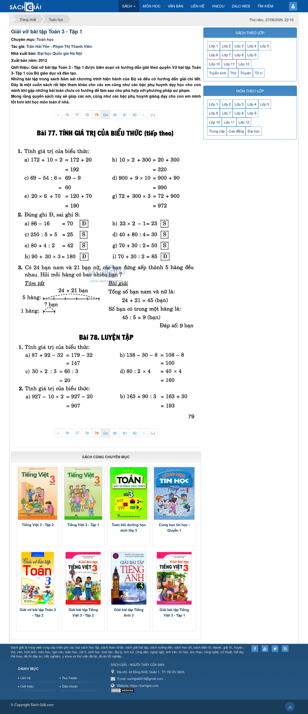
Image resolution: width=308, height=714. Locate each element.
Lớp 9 (251, 54)
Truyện (245, 72)
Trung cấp (217, 131)
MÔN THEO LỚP (250, 90)
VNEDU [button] (218, 5)
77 (77, 114)
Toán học (45, 39)
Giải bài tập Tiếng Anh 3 (128, 612)
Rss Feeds (69, 678)
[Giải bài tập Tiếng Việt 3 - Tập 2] (83, 578)
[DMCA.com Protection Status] (123, 690)
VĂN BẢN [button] (175, 5)
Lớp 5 (264, 45)
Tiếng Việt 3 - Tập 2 (38, 524)
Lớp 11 (229, 63)
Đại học (254, 131)
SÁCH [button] (127, 5)
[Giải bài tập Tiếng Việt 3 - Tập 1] (174, 578)
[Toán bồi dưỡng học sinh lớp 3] (128, 493)
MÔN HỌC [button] (151, 5)
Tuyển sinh (217, 72)
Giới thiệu (27, 686)
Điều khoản (70, 686)
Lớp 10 (214, 63)
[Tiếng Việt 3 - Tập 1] (83, 493)
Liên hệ (25, 678)
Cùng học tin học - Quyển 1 (174, 527)
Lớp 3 (239, 45)
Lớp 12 (243, 63)
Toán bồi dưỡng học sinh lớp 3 (129, 527)
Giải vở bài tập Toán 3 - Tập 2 (37, 612)
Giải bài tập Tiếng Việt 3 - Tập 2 (83, 612)
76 (67, 114)
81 (125, 114)
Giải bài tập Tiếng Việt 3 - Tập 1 (174, 612)
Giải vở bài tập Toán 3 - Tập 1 (46, 31)
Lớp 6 (213, 54)
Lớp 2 (226, 45)
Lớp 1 (213, 45)
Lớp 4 (251, 45)
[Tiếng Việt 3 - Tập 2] (37, 493)
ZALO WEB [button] (241, 5)
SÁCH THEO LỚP (250, 32)
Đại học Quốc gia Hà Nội (60, 53)
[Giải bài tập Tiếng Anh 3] (128, 578)
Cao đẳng (236, 131)
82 (135, 114)
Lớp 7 (226, 54)
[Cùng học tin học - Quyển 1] (174, 493)
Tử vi (259, 72)
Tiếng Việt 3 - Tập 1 (83, 524)
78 (87, 114)
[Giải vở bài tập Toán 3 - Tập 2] (37, 578)
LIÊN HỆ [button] (198, 5)
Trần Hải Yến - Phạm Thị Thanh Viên (59, 46)
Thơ (233, 72)
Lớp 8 (239, 54)
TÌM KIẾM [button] (265, 5)
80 (115, 114)
